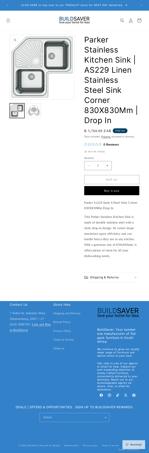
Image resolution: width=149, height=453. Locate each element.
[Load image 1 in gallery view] (17, 110)
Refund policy (71, 445)
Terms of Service (63, 339)
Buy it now (112, 190)
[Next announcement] (141, 5)
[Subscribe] (105, 417)
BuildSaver (33, 445)
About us (58, 348)
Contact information (129, 449)
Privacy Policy (62, 331)
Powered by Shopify (50, 445)
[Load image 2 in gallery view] (33, 110)
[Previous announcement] (7, 5)
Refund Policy (62, 322)
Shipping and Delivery (67, 313)
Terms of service (110, 445)
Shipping (106, 136)
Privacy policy (90, 445)
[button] (8, 20)
